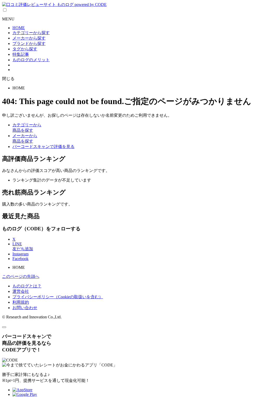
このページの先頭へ (20, 276)
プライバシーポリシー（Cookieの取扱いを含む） (57, 297)
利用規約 (20, 302)
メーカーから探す (29, 38)
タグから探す (24, 49)
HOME (18, 28)
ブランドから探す (29, 43)
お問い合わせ (24, 307)
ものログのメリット (31, 60)
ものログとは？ (26, 286)
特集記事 (20, 54)
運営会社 (20, 291)
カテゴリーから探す (31, 32)
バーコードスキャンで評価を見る (43, 146)
